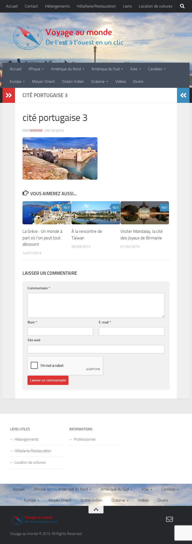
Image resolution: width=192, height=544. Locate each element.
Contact (31, 6)
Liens (127, 6)
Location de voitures (155, 6)
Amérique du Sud (106, 68)
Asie (133, 68)
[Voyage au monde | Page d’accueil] (68, 38)
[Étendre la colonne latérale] (8, 95)
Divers (138, 81)
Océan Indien (73, 81)
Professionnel (85, 439)
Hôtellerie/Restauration (96, 6)
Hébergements (57, 6)
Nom (32, 322)
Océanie (97, 81)
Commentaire (39, 288)
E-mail (105, 322)
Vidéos (120, 81)
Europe (15, 81)
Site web (34, 340)
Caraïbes (155, 68)
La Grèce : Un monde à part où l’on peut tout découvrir (42, 238)
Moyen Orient (43, 81)
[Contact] (169, 519)
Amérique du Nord (66, 68)
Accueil (12, 6)
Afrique (34, 68)
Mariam (36, 130)
